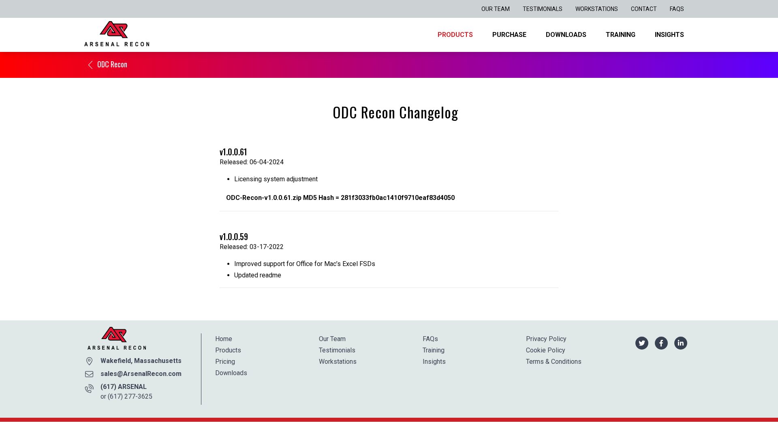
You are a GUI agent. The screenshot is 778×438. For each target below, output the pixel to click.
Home (223, 339)
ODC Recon (112, 64)
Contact (644, 9)
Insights (669, 35)
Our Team (495, 9)
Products (455, 35)
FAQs (677, 9)
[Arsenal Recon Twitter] (642, 342)
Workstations (596, 9)
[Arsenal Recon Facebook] (661, 342)
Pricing (225, 361)
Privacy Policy (546, 339)
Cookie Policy (545, 350)
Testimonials (542, 9)
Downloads (566, 35)
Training (620, 35)
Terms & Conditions (553, 361)
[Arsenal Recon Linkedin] (681, 342)
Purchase (509, 35)
